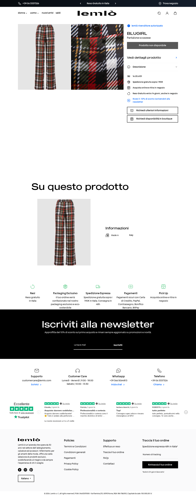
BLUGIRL (137, 33)
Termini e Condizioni (75, 446)
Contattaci (109, 463)
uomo (33, 12)
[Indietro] (80, 3)
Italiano (25, 478)
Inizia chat (116, 384)
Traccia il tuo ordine (113, 452)
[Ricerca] (159, 13)
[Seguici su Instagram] (25, 470)
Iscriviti (118, 345)
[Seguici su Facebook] (19, 470)
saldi (58, 12)
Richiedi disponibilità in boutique (154, 118)
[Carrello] (175, 13)
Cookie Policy (71, 469)
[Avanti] (115, 3)
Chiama (157, 384)
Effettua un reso (111, 446)
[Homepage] (97, 13)
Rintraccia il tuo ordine (160, 464)
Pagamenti (70, 458)
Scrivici (35, 384)
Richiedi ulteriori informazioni (152, 110)
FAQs (106, 458)
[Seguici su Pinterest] (31, 470)
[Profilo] (167, 13)
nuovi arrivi (47, 12)
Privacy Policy (71, 463)
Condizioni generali (74, 452)
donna (21, 12)
